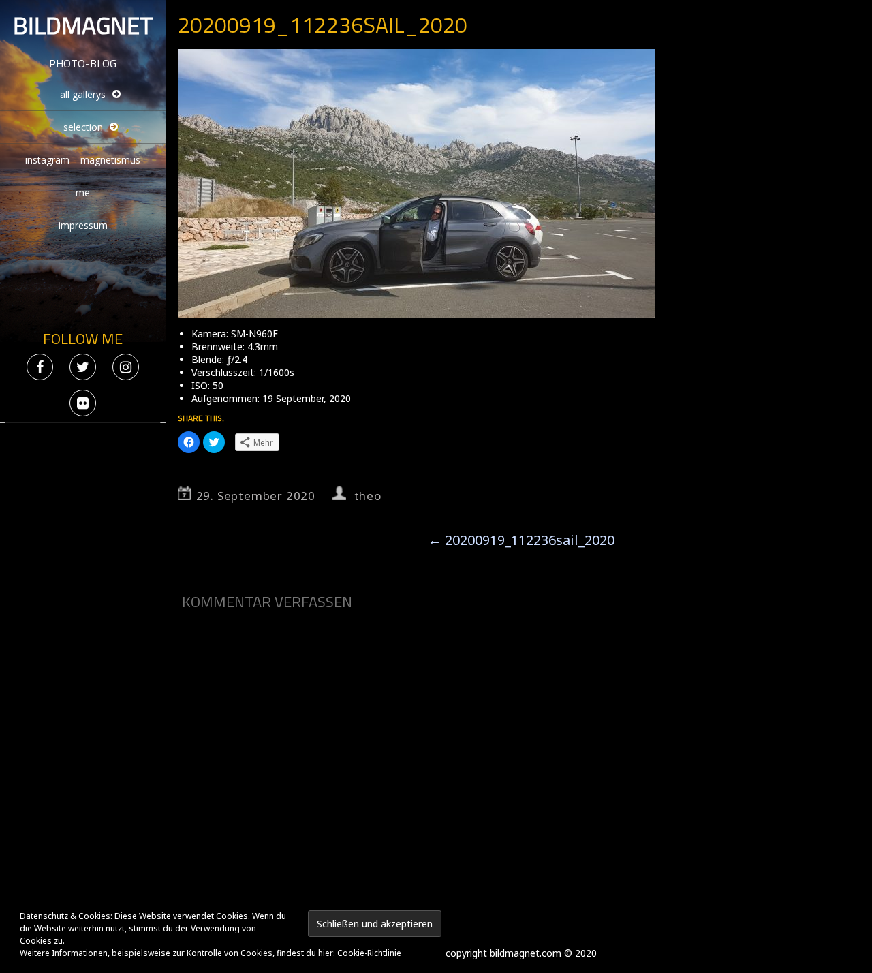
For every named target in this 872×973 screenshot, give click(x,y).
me (83, 192)
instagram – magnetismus (82, 159)
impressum (83, 225)
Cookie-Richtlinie (369, 953)
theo (368, 496)
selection (83, 127)
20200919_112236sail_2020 (521, 540)
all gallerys (83, 94)
